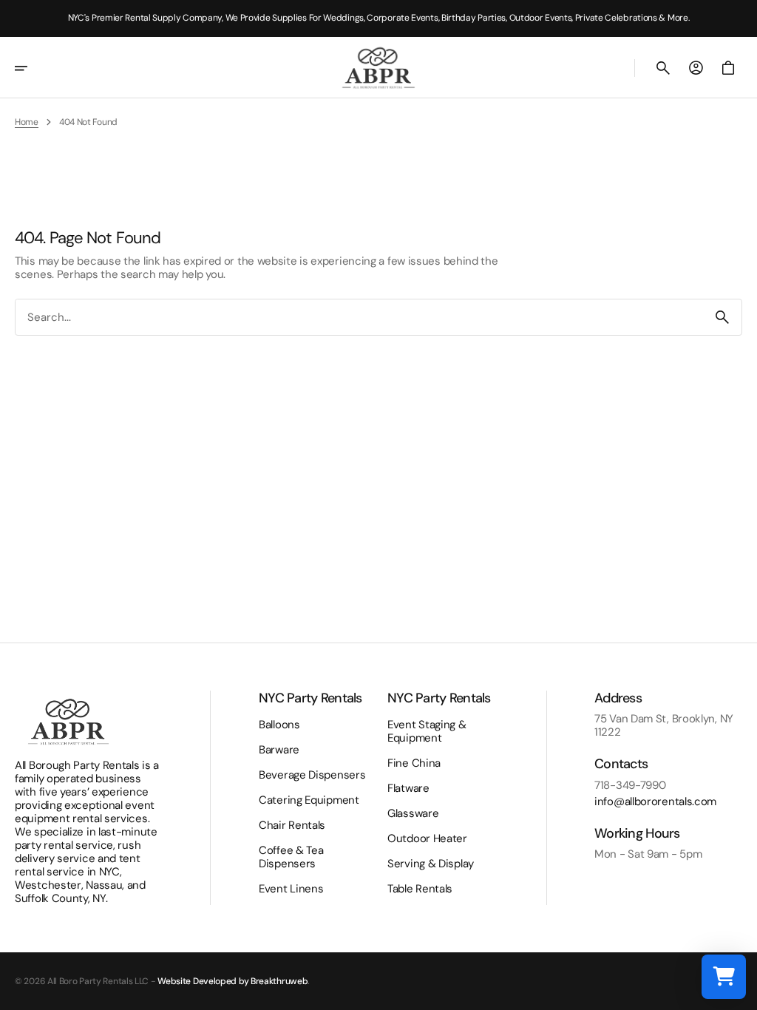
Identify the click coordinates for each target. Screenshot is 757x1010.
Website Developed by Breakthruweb (232, 981)
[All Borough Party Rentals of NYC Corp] (378, 67)
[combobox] (359, 316)
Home (26, 122)
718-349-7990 (629, 785)
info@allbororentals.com (655, 801)
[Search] (722, 317)
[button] (31, 68)
